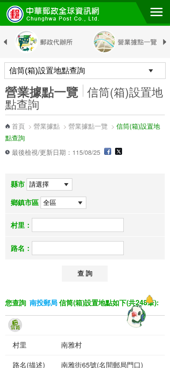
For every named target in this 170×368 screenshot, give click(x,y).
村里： (21, 225)
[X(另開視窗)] (118, 152)
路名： (21, 248)
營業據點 (47, 125)
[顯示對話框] (149, 299)
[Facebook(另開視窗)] (107, 152)
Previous (5, 42)
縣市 (18, 184)
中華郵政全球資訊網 (54, 14)
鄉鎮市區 (25, 202)
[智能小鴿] (135, 316)
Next (164, 42)
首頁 (18, 125)
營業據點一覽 (88, 125)
